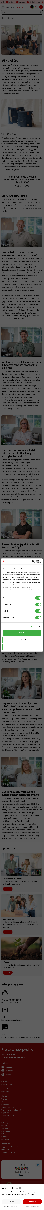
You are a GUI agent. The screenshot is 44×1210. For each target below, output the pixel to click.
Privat (11, 1201)
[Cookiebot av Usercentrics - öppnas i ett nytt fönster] (32, 561)
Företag (32, 1201)
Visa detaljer (33, 626)
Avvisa (22, 647)
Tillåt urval (22, 640)
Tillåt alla (22, 633)
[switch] (38, 604)
